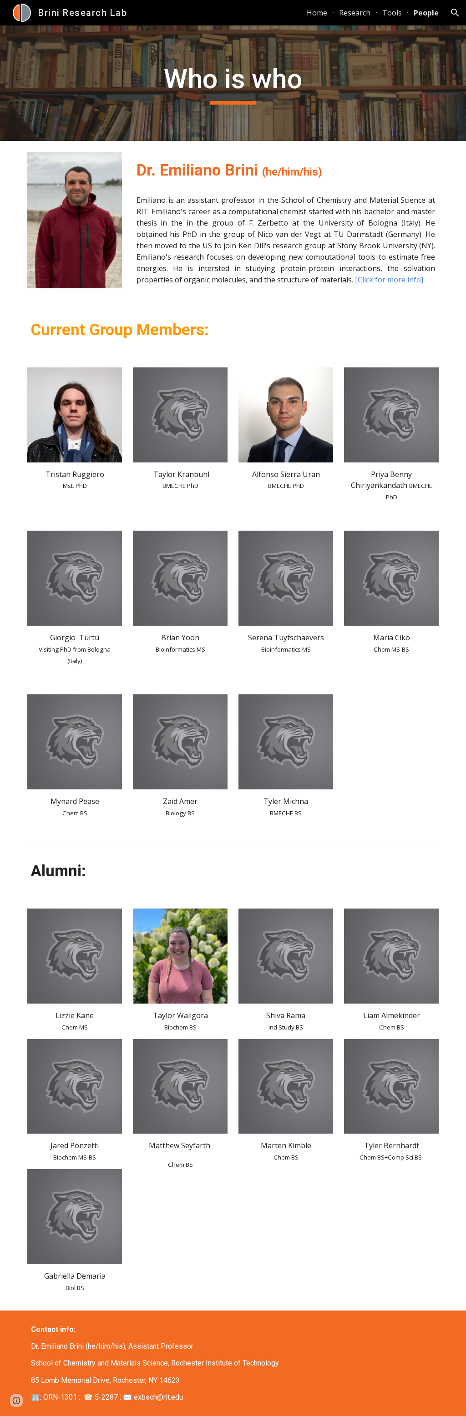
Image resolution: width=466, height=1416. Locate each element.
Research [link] (354, 13)
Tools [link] (392, 13)
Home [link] (317, 13)
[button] (455, 13)
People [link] (426, 13)
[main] (232, 83)
